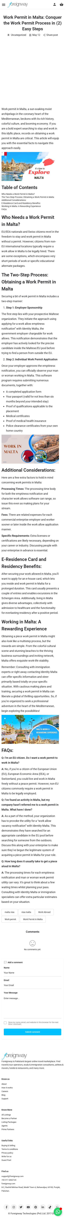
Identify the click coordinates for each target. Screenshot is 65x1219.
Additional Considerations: (14, 200)
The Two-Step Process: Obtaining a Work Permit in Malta (28, 197)
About (4, 1084)
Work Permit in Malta (33, 919)
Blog (3, 1095)
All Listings (6, 1115)
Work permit (10, 919)
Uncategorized (18, 35)
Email (6, 980)
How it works (7, 1087)
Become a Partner (9, 1118)
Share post (52, 35)
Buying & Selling (8, 1145)
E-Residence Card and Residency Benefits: (21, 203)
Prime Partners (8, 1129)
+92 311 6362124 (9, 1180)
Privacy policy (7, 1153)
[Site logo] (18, 5)
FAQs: (4, 209)
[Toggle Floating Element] (58, 1212)
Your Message (11, 992)
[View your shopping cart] (61, 4)
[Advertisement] (32, 73)
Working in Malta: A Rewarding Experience (21, 206)
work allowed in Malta (38, 573)
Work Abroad (44, 912)
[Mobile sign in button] (55, 4)
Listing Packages (9, 1122)
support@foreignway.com (12, 1176)
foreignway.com (8, 1183)
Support (5, 1098)
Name (7, 967)
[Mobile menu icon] (4, 5)
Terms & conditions (10, 1149)
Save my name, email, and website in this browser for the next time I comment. (33, 1023)
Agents (5, 1126)
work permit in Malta (38, 236)
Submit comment (32, 1032)
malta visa (9, 912)
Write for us (6, 1156)
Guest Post (6, 1160)
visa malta (26, 912)
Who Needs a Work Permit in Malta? (18, 194)
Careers (5, 1091)
